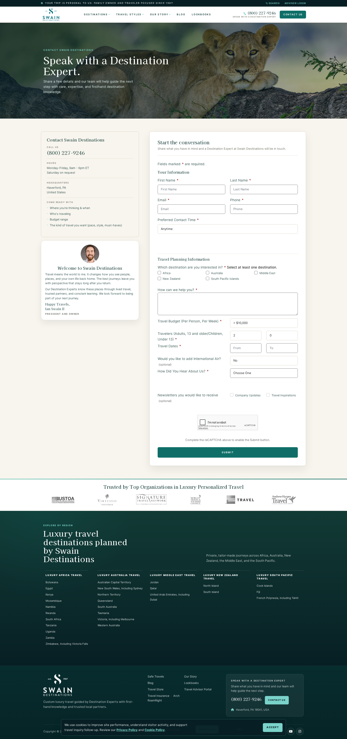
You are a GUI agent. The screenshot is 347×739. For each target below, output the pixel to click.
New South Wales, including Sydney (120, 588)
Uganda (50, 631)
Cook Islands (265, 585)
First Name (168, 180)
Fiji (258, 591)
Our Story (159, 14)
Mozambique (54, 600)
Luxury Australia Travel (119, 575)
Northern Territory (109, 594)
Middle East (267, 273)
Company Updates (248, 395)
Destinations (95, 14)
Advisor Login (295, 3)
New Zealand (171, 278)
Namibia (50, 606)
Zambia (50, 637)
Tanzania (51, 625)
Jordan (154, 582)
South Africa (53, 619)
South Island (211, 591)
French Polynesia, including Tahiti (277, 598)
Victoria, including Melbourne (116, 619)
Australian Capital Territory (114, 582)
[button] (291, 731)
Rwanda (50, 613)
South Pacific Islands (225, 278)
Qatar (153, 588)
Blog (181, 14)
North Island (211, 585)
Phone (237, 200)
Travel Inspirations (283, 395)
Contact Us (292, 14)
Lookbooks (201, 14)
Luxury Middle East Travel (172, 575)
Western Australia (109, 625)
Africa (166, 273)
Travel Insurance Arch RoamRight (164, 698)
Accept (272, 727)
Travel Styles (129, 14)
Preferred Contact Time (178, 220)
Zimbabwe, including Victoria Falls (67, 643)
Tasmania (103, 613)
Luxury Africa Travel (64, 575)
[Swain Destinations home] (57, 685)
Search (274, 3)
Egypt (49, 588)
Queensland (105, 600)
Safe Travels (156, 676)
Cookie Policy (155, 730)
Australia (217, 273)
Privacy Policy (127, 730)
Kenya (49, 594)
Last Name (240, 180)
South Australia (107, 606)
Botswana (52, 582)
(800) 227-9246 (261, 13)
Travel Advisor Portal (197, 689)
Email (164, 200)
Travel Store (155, 689)
